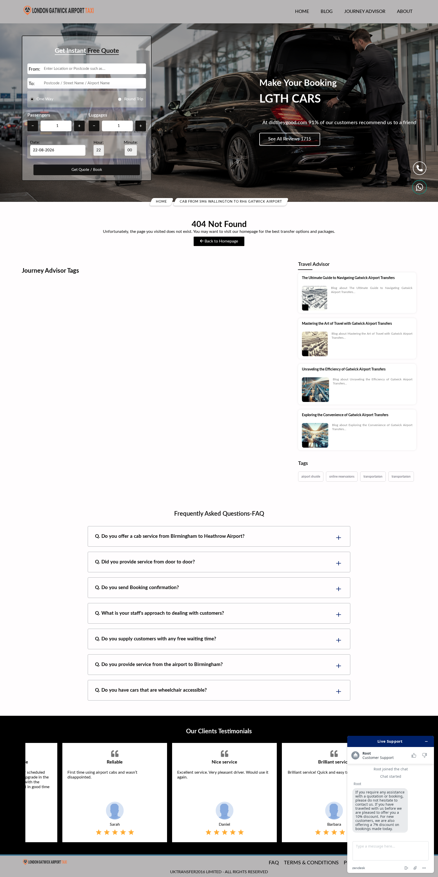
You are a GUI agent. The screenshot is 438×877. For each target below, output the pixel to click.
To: (32, 84)
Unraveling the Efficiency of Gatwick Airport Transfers (344, 369)
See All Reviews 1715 (289, 139)
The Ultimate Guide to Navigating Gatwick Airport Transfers (348, 278)
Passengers (38, 115)
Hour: (99, 142)
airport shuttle (310, 476)
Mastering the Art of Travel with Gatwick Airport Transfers (347, 324)
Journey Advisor (364, 11)
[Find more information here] (390, 804)
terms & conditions (311, 862)
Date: (35, 142)
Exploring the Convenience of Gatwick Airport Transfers (345, 415)
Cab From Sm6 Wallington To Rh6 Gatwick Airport (231, 201)
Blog (327, 11)
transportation (372, 476)
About (405, 11)
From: (34, 69)
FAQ (274, 862)
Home (302, 11)
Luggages (98, 115)
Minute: (131, 142)
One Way (44, 99)
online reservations (341, 476)
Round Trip (133, 99)
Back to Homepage (221, 241)
